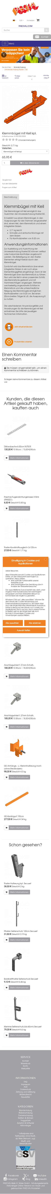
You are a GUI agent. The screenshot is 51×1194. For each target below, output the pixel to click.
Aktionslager (25, 1125)
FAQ (25, 1081)
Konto (25, 1066)
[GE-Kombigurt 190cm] (25, 799)
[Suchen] (46, 30)
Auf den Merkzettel (9, 183)
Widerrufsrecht (25, 1094)
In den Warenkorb (30, 163)
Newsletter (25, 1097)
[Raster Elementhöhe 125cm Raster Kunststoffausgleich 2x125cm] (25, 530)
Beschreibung (10, 197)
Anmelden (30, 20)
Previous (4, 55)
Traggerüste (26, 1120)
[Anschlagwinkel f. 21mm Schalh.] (25, 648)
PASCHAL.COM (25, 26)
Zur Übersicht (5, 77)
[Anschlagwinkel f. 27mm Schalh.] (25, 698)
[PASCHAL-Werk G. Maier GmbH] (25, 171)
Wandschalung (25, 1110)
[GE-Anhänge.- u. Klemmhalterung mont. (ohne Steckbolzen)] (25, 748)
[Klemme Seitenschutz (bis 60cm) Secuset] (25, 1009)
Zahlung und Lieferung (25, 1092)
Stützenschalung (26, 1112)
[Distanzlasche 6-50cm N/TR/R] (25, 429)
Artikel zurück (17, 77)
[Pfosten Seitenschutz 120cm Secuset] (25, 914)
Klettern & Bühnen (25, 1118)
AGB (25, 1087)
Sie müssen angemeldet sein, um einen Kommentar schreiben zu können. (25, 369)
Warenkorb (25, 1063)
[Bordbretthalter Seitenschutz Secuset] (25, 961)
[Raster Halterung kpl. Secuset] (25, 866)
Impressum (25, 1084)
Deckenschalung (25, 1115)
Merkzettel (25, 1068)
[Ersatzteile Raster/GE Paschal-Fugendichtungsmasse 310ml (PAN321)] (25, 479)
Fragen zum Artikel (9, 187)
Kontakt (25, 1061)
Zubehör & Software (25, 1123)
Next (47, 55)
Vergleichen (7, 180)
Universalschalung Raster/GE (31, 213)
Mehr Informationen (19, 458)
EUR (21, 20)
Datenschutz (25, 1089)
